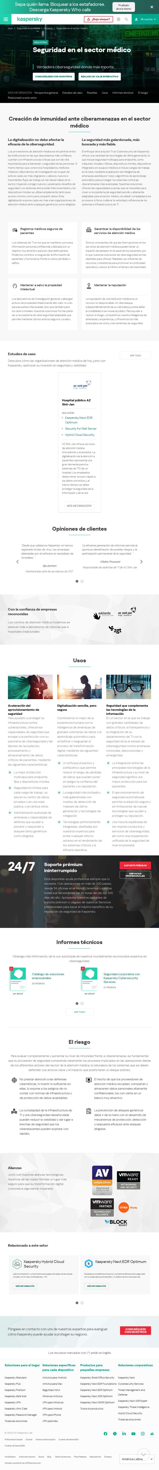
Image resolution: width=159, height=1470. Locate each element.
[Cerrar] (151, 7)
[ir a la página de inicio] (29, 19)
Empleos (108, 1457)
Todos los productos (91, 1408)
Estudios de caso (72, 92)
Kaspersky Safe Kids (15, 1396)
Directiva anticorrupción (45, 1439)
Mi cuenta (146, 19)
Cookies (29, 1439)
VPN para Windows (52, 1402)
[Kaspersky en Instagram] (142, 1433)
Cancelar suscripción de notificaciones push (23, 1463)
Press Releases (80, 1457)
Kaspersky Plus (13, 1383)
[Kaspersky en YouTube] (133, 1433)
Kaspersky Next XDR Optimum (96, 1396)
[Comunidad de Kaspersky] (152, 1433)
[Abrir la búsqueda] (126, 19)
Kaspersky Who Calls (16, 1408)
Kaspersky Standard (16, 1377)
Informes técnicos (122, 92)
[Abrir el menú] (5, 19)
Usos (105, 92)
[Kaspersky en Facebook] (105, 1433)
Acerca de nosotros (27, 1457)
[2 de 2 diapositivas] (82, 581)
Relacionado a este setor (22, 97)
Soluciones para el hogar (22, 1365)
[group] (49, 558)
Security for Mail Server (81, 428)
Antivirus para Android (54, 1377)
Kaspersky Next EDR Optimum (78, 420)
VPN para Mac (50, 1421)
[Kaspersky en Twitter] (114, 1433)
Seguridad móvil (51, 1390)
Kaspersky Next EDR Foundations (98, 1383)
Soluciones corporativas (135, 1365)
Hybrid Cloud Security (79, 435)
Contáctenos (10, 1457)
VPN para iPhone (51, 1414)
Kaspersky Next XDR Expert (132, 1400)
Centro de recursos (63, 1457)
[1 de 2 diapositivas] (77, 581)
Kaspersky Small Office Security (97, 1377)
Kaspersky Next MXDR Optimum (97, 1402)
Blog (49, 1457)
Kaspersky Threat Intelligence (133, 1407)
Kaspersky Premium (15, 1390)
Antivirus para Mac (52, 1383)
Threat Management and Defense (131, 1392)
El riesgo (143, 92)
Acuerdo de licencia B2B (15, 1446)
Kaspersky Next (126, 1377)
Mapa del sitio (95, 1457)
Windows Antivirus (52, 1396)
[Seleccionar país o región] (118, 19)
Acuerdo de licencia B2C (69, 1439)
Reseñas (92, 92)
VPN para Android (52, 1408)
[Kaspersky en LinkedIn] (124, 1433)
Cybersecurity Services (130, 1383)
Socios (41, 1457)
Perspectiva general (46, 92)
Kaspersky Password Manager (21, 1414)
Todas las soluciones (16, 1421)
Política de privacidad (13, 1439)
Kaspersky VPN (13, 1402)
